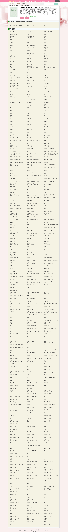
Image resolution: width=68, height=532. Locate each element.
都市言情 (26, 1)
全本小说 (16, 3)
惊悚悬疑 (35, 1)
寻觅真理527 (42, 7)
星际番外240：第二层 (30, 25)
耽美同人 (39, 1)
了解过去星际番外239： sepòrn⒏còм (16, 25)
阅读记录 (23, 3)
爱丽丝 (45, 27)
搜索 (56, 4)
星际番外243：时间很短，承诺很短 (30, 16)
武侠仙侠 (21, 1)
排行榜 (13, 3)
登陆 (56, 1)
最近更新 (9, 3)
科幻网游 (30, 1)
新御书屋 (9, 5)
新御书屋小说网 (33, 531)
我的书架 (19, 3)
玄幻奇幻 (17, 1)
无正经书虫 (45, 25)
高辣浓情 (48, 1)
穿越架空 (44, 1)
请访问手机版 (12, 29)
